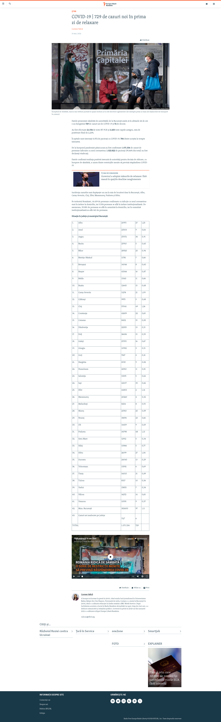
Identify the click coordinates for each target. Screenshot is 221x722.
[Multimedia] (206, 4)
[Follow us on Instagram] (123, 701)
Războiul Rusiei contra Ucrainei (54, 633)
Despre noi (44, 704)
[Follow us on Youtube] (118, 701)
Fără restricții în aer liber (85, 538)
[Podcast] (213, 4)
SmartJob (154, 631)
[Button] (144, 40)
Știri (74, 12)
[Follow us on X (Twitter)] (140, 701)
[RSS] (129, 701)
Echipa (42, 713)
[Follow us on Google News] (134, 701)
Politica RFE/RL (46, 709)
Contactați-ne (45, 700)
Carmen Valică (77, 29)
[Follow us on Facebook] (112, 701)
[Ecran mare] (147, 576)
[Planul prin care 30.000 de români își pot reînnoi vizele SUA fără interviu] (164, 667)
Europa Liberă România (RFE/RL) (89, 542)
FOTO (115, 643)
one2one (117, 631)
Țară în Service (85, 631)
